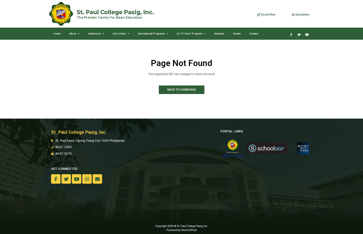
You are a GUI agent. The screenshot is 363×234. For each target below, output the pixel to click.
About (72, 33)
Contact (253, 33)
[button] (266, 15)
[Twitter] (299, 35)
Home (57, 33)
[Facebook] (291, 35)
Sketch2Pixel (189, 230)
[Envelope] (97, 179)
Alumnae (219, 33)
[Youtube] (307, 35)
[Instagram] (87, 179)
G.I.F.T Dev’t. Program (189, 33)
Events (237, 33)
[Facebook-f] (55, 179)
